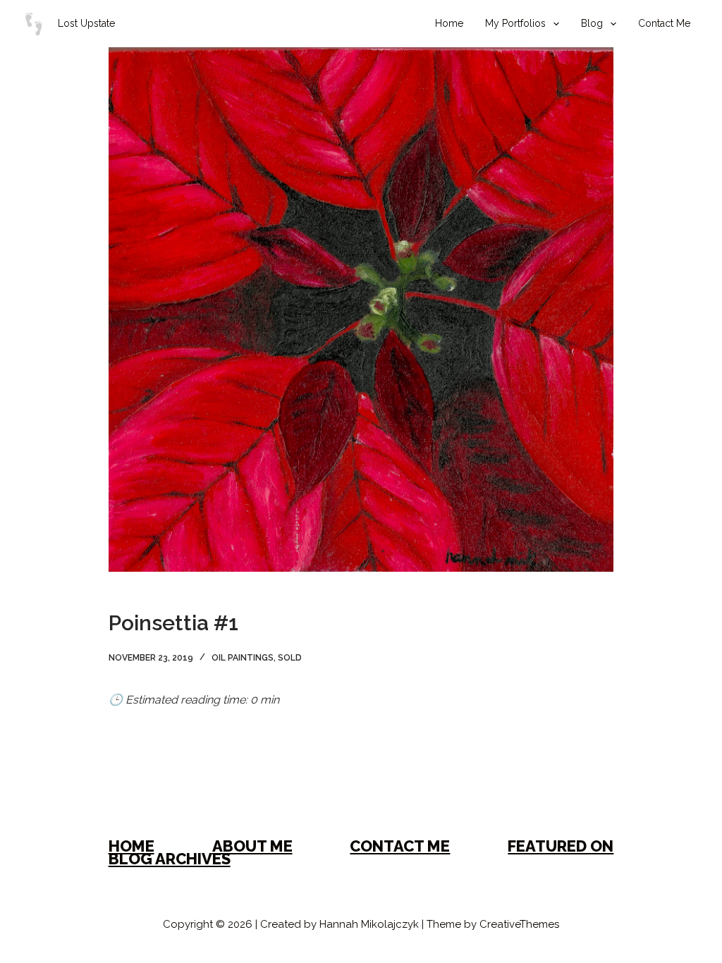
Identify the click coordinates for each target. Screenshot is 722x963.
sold (290, 658)
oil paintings (243, 658)
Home (449, 23)
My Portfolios (515, 23)
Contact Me (664, 23)
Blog (592, 23)
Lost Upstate (86, 23)
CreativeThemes (519, 924)
